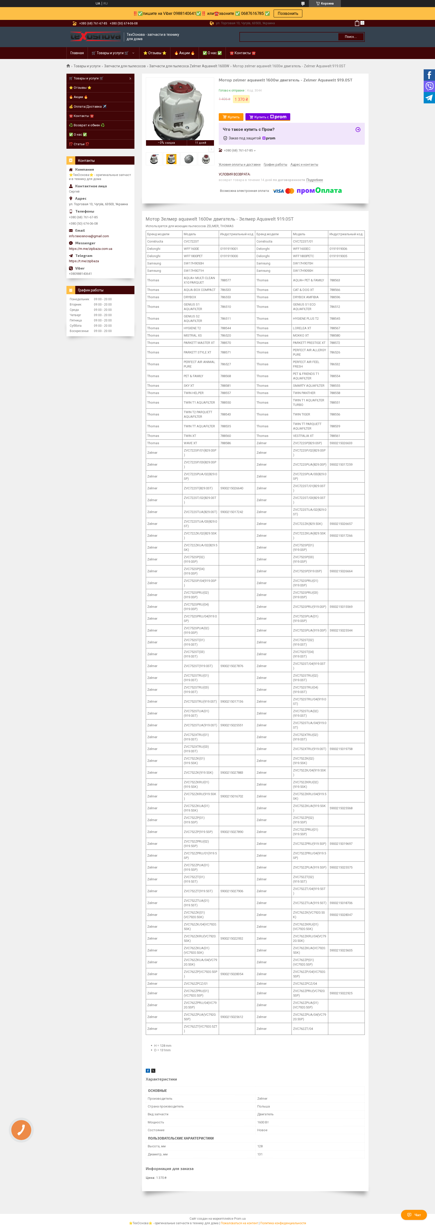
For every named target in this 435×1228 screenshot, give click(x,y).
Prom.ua (240, 1218)
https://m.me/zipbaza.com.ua (90, 249)
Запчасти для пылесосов (125, 66)
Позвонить (288, 13)
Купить (234, 117)
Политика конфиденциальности (283, 1223)
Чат (418, 1215)
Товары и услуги (87, 66)
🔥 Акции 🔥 (184, 53)
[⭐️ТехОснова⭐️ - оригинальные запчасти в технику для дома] (95, 37)
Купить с (262, 117)
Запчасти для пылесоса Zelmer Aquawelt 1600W (189, 66)
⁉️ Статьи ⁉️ (79, 144)
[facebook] (148, 1071)
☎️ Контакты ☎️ (243, 53)
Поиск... (351, 37)
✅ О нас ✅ (212, 53)
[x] (153, 1071)
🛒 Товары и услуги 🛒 (110, 53)
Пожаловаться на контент (239, 1223)
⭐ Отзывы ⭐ (154, 53)
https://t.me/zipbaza (84, 261)
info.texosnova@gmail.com (89, 236)
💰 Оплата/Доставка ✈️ (87, 106)
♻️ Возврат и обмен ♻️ (87, 125)
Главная (77, 53)
